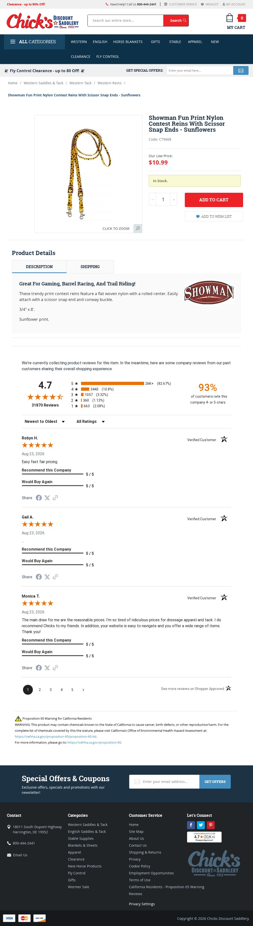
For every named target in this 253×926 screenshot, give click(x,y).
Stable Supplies (81, 838)
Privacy (135, 859)
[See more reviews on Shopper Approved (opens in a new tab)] (55, 498)
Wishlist (212, 4)
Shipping (90, 266)
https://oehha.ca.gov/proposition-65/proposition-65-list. (56, 736)
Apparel (195, 41)
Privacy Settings (142, 904)
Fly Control (107, 56)
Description (39, 266)
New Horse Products (85, 866)
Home (13, 83)
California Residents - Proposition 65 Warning (166, 886)
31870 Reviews (50, 405)
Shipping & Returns (145, 852)
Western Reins (110, 83)
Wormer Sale (78, 886)
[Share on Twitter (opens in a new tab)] (47, 497)
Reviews (135, 893)
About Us (136, 838)
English (100, 41)
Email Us (20, 855)
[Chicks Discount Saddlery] (42, 20)
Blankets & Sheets (83, 845)
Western (79, 41)
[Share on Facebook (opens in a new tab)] (39, 498)
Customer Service (182, 4)
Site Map (136, 831)
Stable (175, 41)
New (215, 41)
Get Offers (215, 781)
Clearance (80, 56)
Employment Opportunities (151, 873)
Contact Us (138, 845)
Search (179, 20)
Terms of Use (139, 880)
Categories (37, 42)
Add (214, 200)
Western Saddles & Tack (43, 83)
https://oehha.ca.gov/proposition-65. (94, 742)
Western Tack (80, 83)
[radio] (126, 383)
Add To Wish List (216, 216)
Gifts (155, 41)
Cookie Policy (139, 866)
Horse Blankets (128, 41)
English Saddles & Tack (87, 831)
